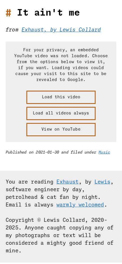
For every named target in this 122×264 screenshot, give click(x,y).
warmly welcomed (80, 205)
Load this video (61, 97)
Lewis (102, 182)
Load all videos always (61, 113)
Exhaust (67, 182)
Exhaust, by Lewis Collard (61, 30)
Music (104, 152)
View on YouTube (61, 129)
